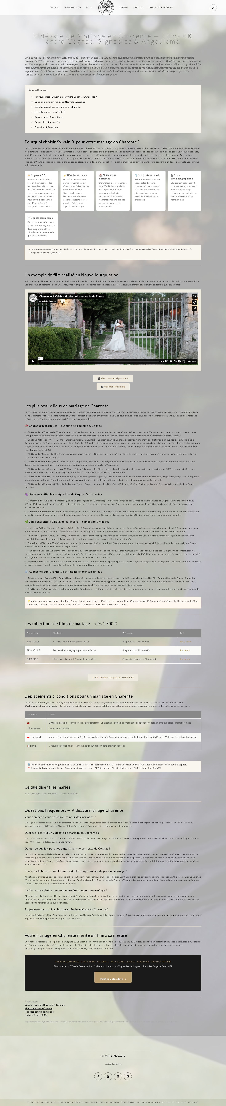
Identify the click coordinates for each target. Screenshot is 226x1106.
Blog (89, 8)
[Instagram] (118, 1076)
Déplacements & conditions (49, 117)
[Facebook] (98, 1076)
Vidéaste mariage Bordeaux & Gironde (45, 1005)
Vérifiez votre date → (113, 978)
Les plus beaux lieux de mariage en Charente (58, 107)
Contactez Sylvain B (161, 8)
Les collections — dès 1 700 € (50, 112)
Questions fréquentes (46, 127)
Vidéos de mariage (113, 1064)
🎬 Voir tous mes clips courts (113, 378)
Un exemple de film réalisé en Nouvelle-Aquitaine (60, 101)
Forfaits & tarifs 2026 (36, 1015)
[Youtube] (108, 1076)
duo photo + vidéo (166, 915)
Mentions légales (170, 1102)
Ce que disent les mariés (47, 122)
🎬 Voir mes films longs (113, 386)
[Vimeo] (128, 1076)
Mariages (138, 8)
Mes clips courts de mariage (39, 1011)
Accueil (55, 8)
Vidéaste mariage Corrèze (38, 1008)
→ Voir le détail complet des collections (113, 677)
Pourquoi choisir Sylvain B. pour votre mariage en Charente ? (66, 96)
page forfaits (66, 841)
